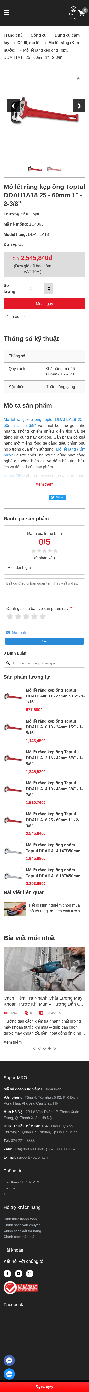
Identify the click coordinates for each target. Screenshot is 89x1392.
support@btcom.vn (32, 1157)
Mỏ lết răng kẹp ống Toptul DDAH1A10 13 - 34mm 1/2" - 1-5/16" (54, 727)
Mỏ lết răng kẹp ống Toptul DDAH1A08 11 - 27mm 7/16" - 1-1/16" (55, 696)
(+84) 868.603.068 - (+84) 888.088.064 (44, 1149)
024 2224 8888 (23, 1140)
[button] (7, 13)
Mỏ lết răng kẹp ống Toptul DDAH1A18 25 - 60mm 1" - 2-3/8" (52, 820)
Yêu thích (20, 316)
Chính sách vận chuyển (22, 1225)
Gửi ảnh (18, 632)
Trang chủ (13, 35)
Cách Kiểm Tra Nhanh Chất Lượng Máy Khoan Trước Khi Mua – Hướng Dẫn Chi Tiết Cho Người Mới (44, 1004)
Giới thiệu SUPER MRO (22, 1182)
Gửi (44, 641)
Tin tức (9, 1194)
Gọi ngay (47, 1387)
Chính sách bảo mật (19, 1237)
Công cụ (39, 35)
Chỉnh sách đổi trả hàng (22, 1231)
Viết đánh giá (19, 567)
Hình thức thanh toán (20, 1219)
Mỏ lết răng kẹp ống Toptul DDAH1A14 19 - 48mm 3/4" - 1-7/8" (54, 789)
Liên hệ (9, 1188)
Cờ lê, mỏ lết (29, 43)
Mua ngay (44, 304)
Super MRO (14, 475)
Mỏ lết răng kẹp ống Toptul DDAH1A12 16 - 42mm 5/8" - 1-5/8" (54, 758)
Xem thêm (44, 484)
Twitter (60, 497)
